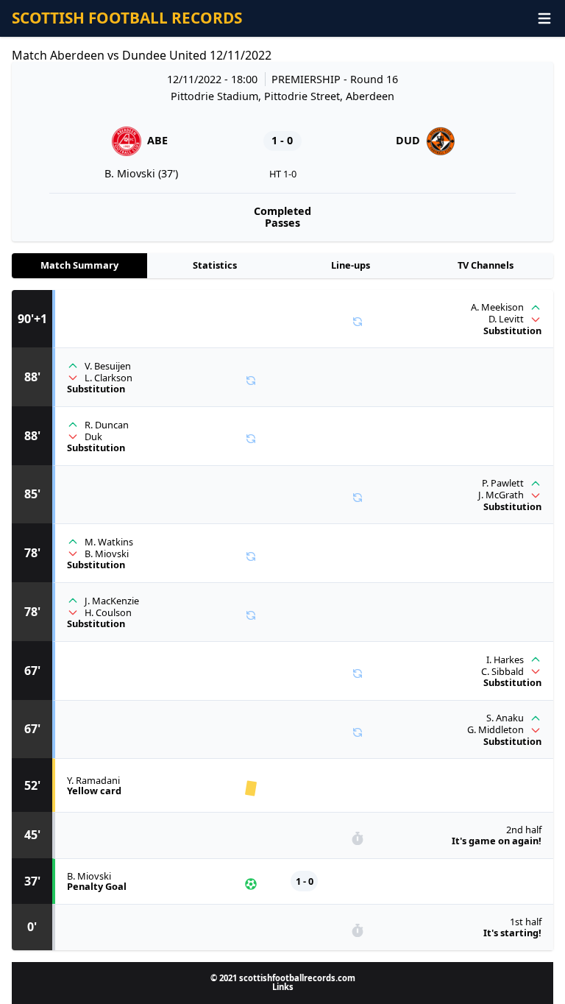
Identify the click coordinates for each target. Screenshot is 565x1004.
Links (283, 986)
